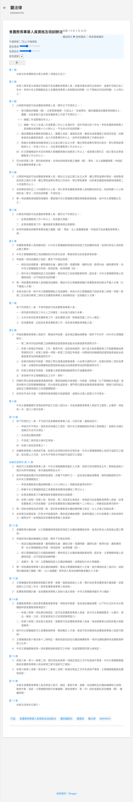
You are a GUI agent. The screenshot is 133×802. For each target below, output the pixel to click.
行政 (13, 718)
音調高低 (14, 51)
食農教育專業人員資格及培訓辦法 (38, 718)
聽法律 (16, 8)
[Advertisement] (66, 762)
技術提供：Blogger (66, 793)
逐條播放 (80, 36)
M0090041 (105, 718)
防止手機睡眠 (29, 41)
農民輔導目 (66, 718)
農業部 (80, 718)
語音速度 (14, 46)
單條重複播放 (96, 36)
